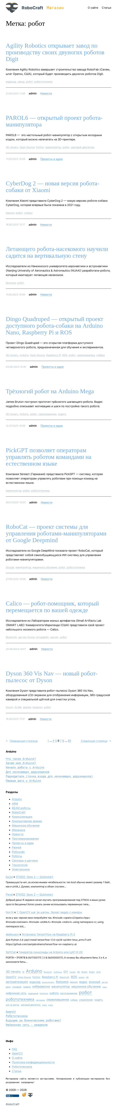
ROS (64, 355)
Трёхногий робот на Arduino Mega (50, 391)
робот (29, 81)
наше (104, 987)
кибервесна (41, 986)
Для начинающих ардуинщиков (27, 771)
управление (86, 999)
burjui (9, 876)
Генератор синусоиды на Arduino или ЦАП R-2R (51, 952)
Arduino (24, 355)
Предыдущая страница (22, 740)
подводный (33, 993)
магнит (54, 637)
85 (69, 740)
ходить (62, 414)
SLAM (17, 707)
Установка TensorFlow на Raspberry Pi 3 (48, 934)
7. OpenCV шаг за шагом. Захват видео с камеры (49, 912)
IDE (78, 972)
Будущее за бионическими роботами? (33, 1020)
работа (54, 993)
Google (10, 567)
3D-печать (12, 147)
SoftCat (11, 952)
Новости (46, 93)
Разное (16, 847)
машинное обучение (45, 567)
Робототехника (17, 1016)
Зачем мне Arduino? (21, 763)
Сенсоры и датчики (25, 860)
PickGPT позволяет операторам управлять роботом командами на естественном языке (48, 457)
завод (21, 81)
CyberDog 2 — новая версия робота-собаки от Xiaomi (52, 186)
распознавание (68, 993)
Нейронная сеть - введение (27, 1024)
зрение (27, 707)
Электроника (21, 869)
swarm (82, 977)
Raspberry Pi (53, 355)
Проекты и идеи (51, 159)
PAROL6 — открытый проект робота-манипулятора (54, 121)
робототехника (43, 81)
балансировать (48, 982)
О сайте (17, 1057)
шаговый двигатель (82, 147)
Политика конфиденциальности (33, 1062)
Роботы (17, 856)
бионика (11, 282)
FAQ (14, 1049)
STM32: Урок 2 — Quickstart (34, 876)
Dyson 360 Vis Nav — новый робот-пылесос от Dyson (52, 677)
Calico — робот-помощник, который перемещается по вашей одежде (52, 607)
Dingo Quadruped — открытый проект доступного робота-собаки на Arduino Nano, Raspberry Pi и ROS (54, 326)
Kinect (92, 972)
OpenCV (11, 977)
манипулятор (53, 147)
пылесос (37, 707)
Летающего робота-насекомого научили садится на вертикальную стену (57, 252)
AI (23, 972)
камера (27, 986)
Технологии (20, 865)
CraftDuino (57, 972)
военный (94, 981)
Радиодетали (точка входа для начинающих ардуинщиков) (49, 776)
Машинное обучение (25, 825)
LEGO (98, 972)
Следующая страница (96, 740)
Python (40, 147)
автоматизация (17, 982)
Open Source (27, 147)
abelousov (12, 934)
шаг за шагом (12, 1005)
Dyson (9, 707)
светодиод (40, 1000)
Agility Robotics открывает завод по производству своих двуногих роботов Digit (55, 52)
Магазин (55, 7)
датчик (105, 982)
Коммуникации (22, 816)
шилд (44, 1005)
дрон (8, 987)
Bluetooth (11, 637)
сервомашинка (86, 355)
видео (83, 981)
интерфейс (42, 637)
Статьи (16, 1071)
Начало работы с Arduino (25, 767)
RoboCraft (32, 7)
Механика (18, 830)
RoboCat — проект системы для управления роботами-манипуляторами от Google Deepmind (56, 533)
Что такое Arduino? (21, 758)
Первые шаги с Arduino (23, 780)
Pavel (9, 894)
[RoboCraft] (30, 1096)
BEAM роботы (21, 808)
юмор (50, 1005)
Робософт (18, 851)
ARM (15, 803)
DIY (66, 971)
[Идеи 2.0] (23, 1096)
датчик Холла (26, 637)
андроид (11, 81)
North (10, 912)
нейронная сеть (16, 993)
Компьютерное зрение (27, 821)
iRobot (84, 972)
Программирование (25, 838)
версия (10, 212)
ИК (87, 977)
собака (28, 212)
